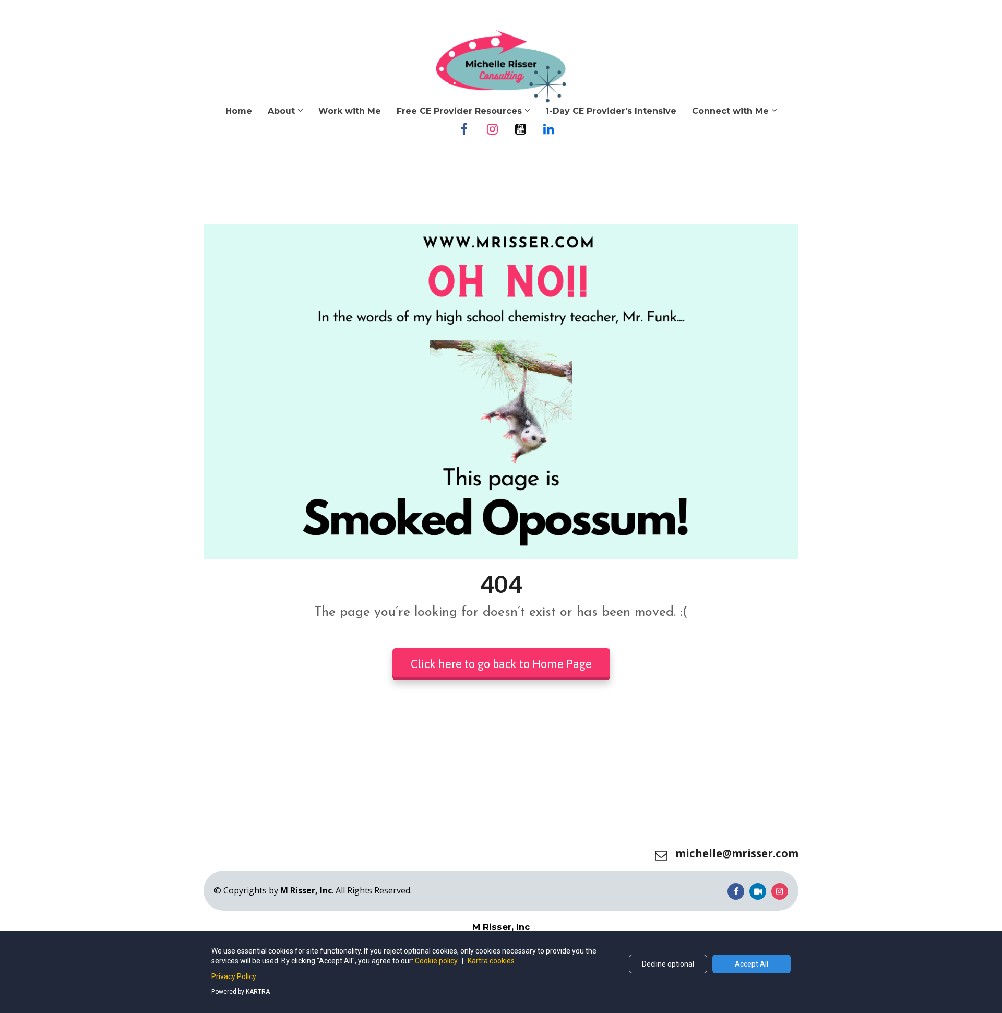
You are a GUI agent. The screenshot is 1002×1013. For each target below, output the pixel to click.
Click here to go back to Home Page (501, 664)
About (281, 111)
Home (238, 111)
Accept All (751, 964)
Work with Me (349, 111)
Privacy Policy (233, 976)
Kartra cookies (491, 961)
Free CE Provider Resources (459, 111)
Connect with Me (730, 111)
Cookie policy (437, 961)
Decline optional (668, 964)
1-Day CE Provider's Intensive (610, 111)
